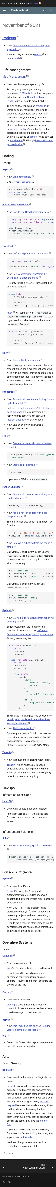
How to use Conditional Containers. (31, 212)
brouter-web (13, 58)
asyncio (6, 169)
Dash (5, 352)
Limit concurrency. (22, 176)
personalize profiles (17, 129)
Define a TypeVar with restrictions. (30, 253)
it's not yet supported (24, 408)
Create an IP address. (24, 464)
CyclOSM (12, 101)
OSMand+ (25, 93)
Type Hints (8, 246)
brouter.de (41, 106)
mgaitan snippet (15, 419)
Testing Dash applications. (26, 360)
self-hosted (16, 140)
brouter (38, 54)
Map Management (14, 76)
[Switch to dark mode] (45, 11)
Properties (8, 391)
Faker (5, 436)
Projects (9, 38)
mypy (10, 312)
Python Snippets (11, 486)
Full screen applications (15, 204)
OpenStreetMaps (36, 97)
